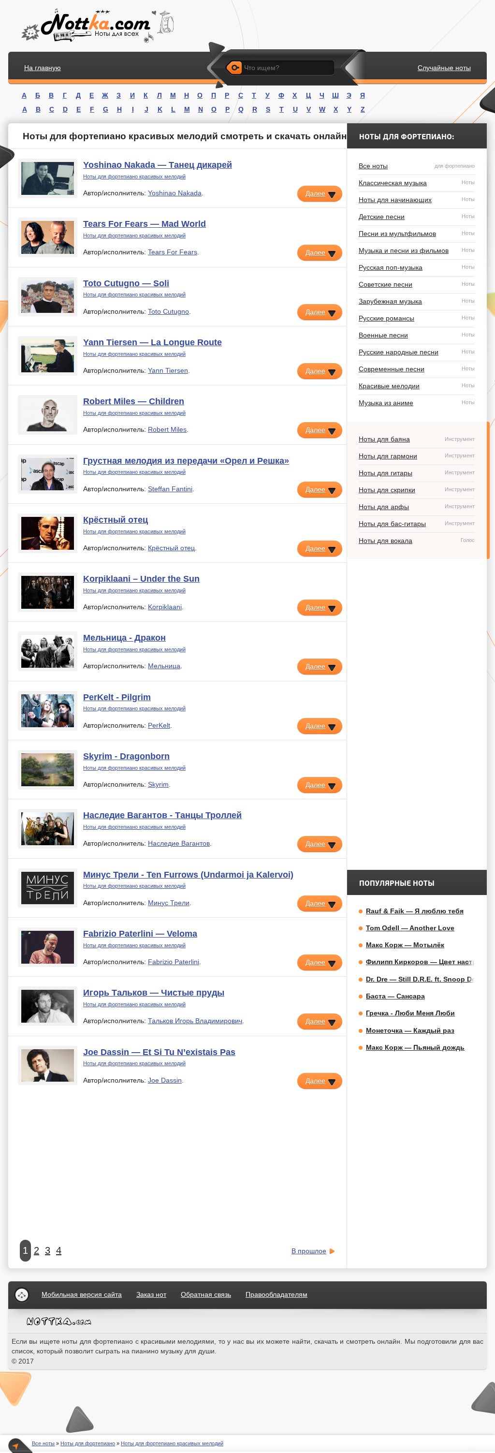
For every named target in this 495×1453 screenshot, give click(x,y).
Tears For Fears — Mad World (144, 224)
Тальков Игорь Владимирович (195, 1021)
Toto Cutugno (168, 311)
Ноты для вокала (417, 540)
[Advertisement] (177, 1167)
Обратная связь (206, 1294)
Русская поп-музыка (417, 267)
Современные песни (417, 369)
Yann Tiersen (168, 370)
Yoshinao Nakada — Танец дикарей (157, 165)
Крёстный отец (115, 520)
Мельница (164, 666)
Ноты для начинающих (417, 200)
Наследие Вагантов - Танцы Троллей (162, 815)
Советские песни (417, 284)
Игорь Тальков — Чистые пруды (153, 993)
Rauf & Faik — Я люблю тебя (415, 911)
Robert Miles (167, 429)
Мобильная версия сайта (82, 1294)
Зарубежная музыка (417, 301)
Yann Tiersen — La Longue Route (152, 342)
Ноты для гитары (417, 473)
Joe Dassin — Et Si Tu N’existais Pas (159, 1052)
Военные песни (417, 335)
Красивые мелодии (417, 386)
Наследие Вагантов (179, 843)
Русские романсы (417, 318)
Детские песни (417, 216)
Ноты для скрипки (417, 490)
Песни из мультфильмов (417, 233)
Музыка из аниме (417, 403)
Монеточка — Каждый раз (410, 1030)
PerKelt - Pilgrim (117, 697)
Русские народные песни (417, 352)
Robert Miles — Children (133, 401)
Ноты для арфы (417, 507)
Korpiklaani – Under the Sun (141, 579)
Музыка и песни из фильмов (417, 250)
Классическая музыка (417, 183)
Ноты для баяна (417, 439)
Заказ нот (151, 1294)
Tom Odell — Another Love (410, 928)
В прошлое (308, 1251)
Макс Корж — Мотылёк (405, 945)
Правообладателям (276, 1294)
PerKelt (159, 725)
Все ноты (417, 166)
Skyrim (158, 784)
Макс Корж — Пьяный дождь (415, 1047)
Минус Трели (168, 903)
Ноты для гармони (417, 456)
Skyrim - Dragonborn (126, 756)
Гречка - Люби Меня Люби (410, 1013)
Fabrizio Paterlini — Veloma (140, 934)
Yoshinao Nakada (175, 193)
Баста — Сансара (395, 996)
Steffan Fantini (170, 489)
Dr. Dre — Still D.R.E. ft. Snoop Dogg (425, 979)
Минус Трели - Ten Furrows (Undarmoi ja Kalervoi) (188, 875)
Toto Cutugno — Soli (126, 283)
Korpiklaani (165, 607)
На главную (42, 68)
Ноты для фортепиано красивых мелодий (134, 176)
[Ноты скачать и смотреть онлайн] (96, 26)
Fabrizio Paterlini (173, 962)
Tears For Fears (172, 252)
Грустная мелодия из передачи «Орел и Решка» (186, 461)
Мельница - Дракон (124, 638)
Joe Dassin (165, 1080)
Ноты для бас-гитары (417, 524)
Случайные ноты (444, 68)
